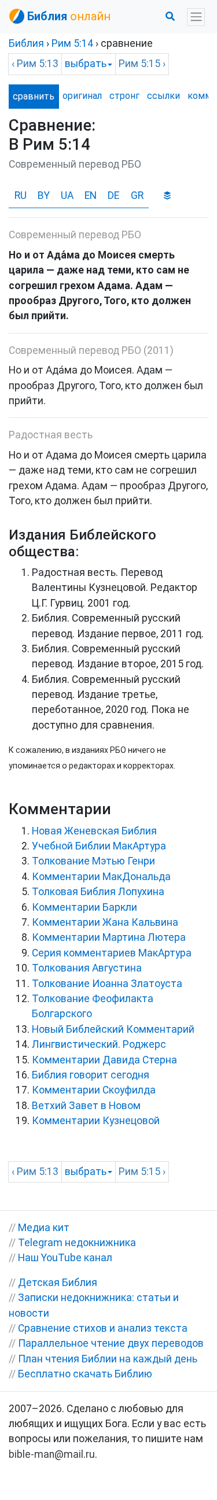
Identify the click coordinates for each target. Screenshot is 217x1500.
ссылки (163, 95)
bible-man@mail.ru (52, 1454)
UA (67, 195)
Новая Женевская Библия (94, 831)
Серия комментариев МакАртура (112, 953)
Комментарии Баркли (84, 907)
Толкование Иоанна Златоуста (107, 983)
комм (199, 95)
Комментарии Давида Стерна (104, 1060)
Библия (26, 43)
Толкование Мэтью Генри (93, 861)
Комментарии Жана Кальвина (105, 922)
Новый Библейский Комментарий (113, 1029)
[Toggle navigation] (196, 17)
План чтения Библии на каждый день (107, 1359)
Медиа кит (43, 1227)
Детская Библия (57, 1282)
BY (44, 195)
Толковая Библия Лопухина (98, 891)
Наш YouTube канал (65, 1257)
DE (113, 195)
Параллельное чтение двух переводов (111, 1343)
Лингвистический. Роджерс (99, 1044)
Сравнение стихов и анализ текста (102, 1328)
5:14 (72, 43)
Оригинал (82, 95)
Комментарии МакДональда (101, 876)
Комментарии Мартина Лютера (109, 937)
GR (137, 195)
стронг (124, 95)
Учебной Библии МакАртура (99, 846)
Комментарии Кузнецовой (96, 1120)
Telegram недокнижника (77, 1242)
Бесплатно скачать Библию (85, 1374)
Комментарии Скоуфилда (94, 1090)
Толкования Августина (87, 968)
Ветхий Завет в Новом (86, 1105)
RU (20, 195)
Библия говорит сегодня (90, 1075)
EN (90, 195)
